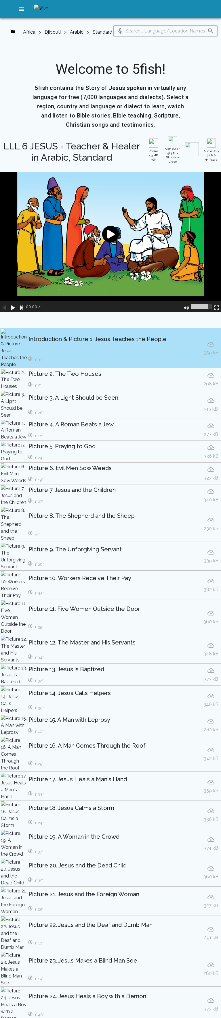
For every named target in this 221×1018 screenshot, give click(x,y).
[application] (110, 242)
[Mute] (186, 306)
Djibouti (53, 32)
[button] (21, 9)
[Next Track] (21, 306)
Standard (102, 32)
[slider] (201, 306)
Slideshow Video (172, 155)
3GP (153, 155)
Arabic (76, 32)
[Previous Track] (4, 306)
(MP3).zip (211, 155)
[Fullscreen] (216, 306)
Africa (29, 32)
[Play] (13, 306)
